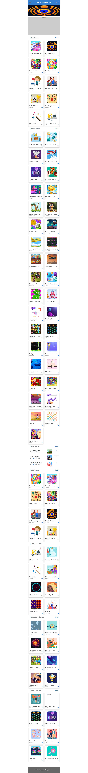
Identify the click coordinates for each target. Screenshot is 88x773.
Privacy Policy (47, 770)
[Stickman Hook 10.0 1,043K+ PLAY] (49, 453)
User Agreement (41, 770)
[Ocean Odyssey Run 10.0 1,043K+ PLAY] (49, 466)
